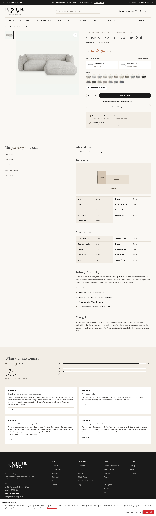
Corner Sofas (56, 469)
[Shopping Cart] (150, 11)
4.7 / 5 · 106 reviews (102, 43)
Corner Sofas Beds (45, 21)
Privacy (132, 466)
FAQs (106, 492)
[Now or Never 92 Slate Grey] (94, 82)
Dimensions (36, 159)
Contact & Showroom (111, 466)
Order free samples (97, 88)
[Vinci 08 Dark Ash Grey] (88, 82)
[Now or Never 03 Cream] (105, 76)
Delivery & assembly (36, 170)
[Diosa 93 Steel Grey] (143, 76)
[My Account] (140, 11)
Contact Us (147, 2)
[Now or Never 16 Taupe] (127, 76)
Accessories (126, 21)
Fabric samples (109, 469)
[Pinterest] (12, 2)
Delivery (107, 473)
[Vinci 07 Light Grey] (132, 76)
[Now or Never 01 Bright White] (94, 76)
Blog (79, 485)
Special (54, 485)
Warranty (107, 481)
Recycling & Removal (85, 481)
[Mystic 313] (121, 82)
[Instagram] (8, 2)
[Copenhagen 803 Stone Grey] (105, 82)
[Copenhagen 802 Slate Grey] (110, 82)
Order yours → (99, 2)
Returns (106, 477)
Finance (107, 488)
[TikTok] (16, 2)
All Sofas (55, 466)
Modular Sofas (65, 21)
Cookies (133, 473)
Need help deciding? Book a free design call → (118, 101)
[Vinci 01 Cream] (99, 76)
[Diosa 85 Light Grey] (99, 82)
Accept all (148, 512)
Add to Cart (125, 95)
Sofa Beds (55, 477)
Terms (132, 469)
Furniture (95, 21)
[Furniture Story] (28, 11)
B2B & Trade (82, 477)
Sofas (11, 21)
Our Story (142, 21)
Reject (138, 512)
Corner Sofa (25, 21)
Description (36, 154)
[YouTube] (21, 2)
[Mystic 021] (116, 82)
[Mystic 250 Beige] (116, 76)
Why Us (80, 473)
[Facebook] (4, 2)
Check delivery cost (118, 107)
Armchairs (82, 21)
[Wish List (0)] (145, 11)
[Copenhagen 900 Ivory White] (110, 76)
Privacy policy (52, 508)
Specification (36, 165)
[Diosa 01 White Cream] (88, 76)
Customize (129, 512)
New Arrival (111, 21)
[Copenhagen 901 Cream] (121, 76)
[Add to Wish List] (75, 35)
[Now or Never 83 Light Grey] (138, 76)
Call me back (132, 2)
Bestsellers (56, 481)
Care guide (36, 175)
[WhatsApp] (136, 11)
